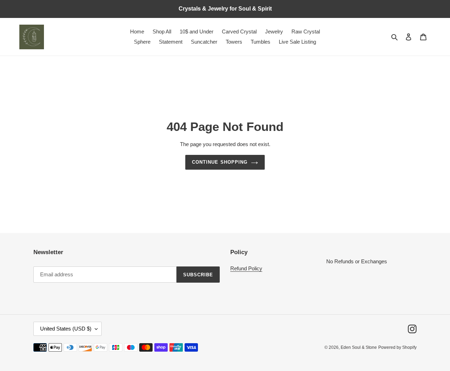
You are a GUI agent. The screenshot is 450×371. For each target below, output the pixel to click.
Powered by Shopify (397, 347)
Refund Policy (246, 268)
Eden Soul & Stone (359, 347)
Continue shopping (220, 162)
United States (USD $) (65, 329)
